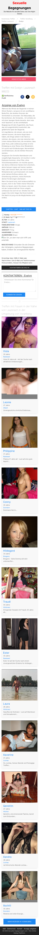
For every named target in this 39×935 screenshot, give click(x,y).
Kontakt (19, 929)
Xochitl (7, 905)
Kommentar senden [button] (14, 295)
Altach (5, 408)
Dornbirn (6, 508)
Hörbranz (6, 607)
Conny (7, 501)
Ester (6, 652)
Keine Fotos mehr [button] (19, 79)
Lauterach (11, 222)
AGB (4, 929)
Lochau (6, 760)
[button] (22, 97)
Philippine (9, 450)
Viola (6, 351)
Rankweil (6, 357)
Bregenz (6, 556)
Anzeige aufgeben (30, 929)
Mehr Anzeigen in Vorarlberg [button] (19, 921)
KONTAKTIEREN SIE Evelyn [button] (19, 268)
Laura (6, 703)
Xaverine (8, 754)
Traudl (7, 601)
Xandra (7, 856)
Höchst (6, 811)
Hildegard (9, 550)
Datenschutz (11, 929)
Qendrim (8, 805)
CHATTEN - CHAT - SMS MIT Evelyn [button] (19, 209)
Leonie (7, 402)
